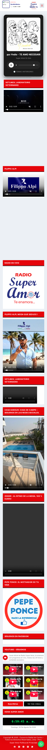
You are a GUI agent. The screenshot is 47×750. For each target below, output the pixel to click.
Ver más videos (34, 704)
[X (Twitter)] (19, 747)
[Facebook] (15, 747)
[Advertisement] (23, 139)
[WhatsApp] (32, 747)
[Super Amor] (34, 5)
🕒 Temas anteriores (23, 72)
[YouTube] (28, 747)
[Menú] (42, 5)
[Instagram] (23, 747)
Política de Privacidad (28, 743)
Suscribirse (13, 704)
